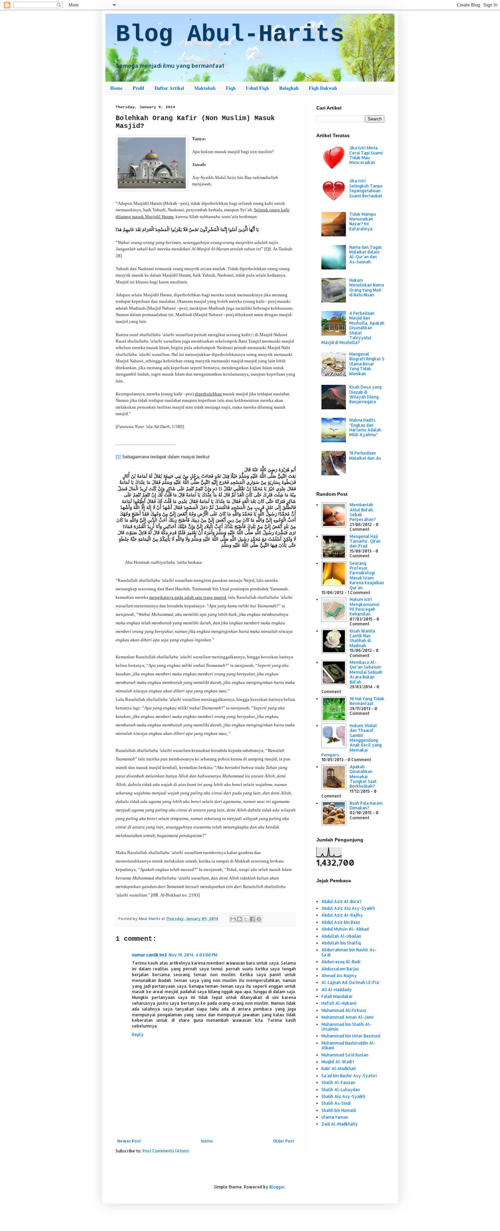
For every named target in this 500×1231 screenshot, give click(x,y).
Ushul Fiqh (257, 88)
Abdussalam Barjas (340, 968)
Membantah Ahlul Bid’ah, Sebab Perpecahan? (363, 512)
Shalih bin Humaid (338, 1110)
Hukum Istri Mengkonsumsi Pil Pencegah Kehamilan (364, 607)
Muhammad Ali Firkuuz (343, 1010)
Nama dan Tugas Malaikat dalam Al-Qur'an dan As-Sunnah (365, 254)
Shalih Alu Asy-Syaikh (343, 1096)
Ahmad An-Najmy (339, 975)
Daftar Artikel (169, 88)
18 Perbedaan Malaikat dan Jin (365, 455)
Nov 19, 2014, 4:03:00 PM (193, 954)
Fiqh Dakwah (323, 88)
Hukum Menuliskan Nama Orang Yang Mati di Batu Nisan (366, 287)
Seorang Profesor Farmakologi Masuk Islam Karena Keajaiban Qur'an (367, 575)
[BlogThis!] (239, 919)
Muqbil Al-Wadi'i (337, 1061)
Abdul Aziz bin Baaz (340, 922)
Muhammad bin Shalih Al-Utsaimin (346, 1027)
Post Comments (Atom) (166, 1150)
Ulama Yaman (334, 1117)
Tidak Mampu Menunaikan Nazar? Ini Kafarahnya (362, 221)
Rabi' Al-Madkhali (338, 1068)
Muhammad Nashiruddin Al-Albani (348, 1045)
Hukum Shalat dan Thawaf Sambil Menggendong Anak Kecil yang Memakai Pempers (351, 740)
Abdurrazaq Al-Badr (341, 961)
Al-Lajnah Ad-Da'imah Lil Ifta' (350, 982)
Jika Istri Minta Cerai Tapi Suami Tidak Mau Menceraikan (366, 155)
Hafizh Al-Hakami (338, 1003)
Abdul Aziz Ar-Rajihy (342, 915)
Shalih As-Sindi (336, 1103)
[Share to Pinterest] (258, 919)
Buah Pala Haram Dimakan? (366, 805)
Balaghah (289, 88)
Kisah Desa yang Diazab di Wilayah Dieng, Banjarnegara (365, 394)
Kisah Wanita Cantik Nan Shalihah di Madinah (362, 638)
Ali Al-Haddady (336, 989)
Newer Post (129, 1141)
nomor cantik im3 (149, 954)
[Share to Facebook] (252, 919)
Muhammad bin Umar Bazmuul (351, 1035)
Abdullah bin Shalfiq (341, 943)
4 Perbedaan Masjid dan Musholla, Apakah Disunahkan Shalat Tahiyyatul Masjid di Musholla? (352, 328)
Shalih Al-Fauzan (338, 1082)
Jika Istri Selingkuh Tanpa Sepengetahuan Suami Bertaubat (365, 188)
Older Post (283, 1141)
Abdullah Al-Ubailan (341, 936)
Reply (138, 1034)
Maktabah (205, 88)
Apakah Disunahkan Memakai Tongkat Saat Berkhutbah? (363, 776)
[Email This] (233, 919)
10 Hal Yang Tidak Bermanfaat (367, 701)
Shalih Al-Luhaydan (340, 1089)
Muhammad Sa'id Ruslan (344, 1054)
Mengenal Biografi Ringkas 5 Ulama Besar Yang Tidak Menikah (366, 363)
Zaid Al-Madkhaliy (339, 1124)
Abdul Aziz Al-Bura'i (341, 901)
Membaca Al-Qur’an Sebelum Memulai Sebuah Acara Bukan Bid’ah (366, 672)
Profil (138, 88)
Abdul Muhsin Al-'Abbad (345, 929)
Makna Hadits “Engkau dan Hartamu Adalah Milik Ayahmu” (365, 427)
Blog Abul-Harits (230, 34)
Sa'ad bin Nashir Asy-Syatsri (349, 1075)
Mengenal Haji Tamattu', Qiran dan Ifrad (365, 541)
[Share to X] (246, 919)
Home (116, 88)
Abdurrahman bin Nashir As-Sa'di (349, 952)
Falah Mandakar (337, 996)
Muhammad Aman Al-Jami (347, 1017)
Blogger (277, 1186)
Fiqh (231, 88)
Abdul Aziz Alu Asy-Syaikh (348, 908)
